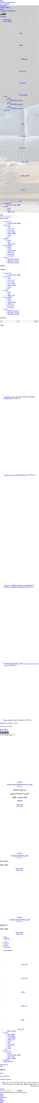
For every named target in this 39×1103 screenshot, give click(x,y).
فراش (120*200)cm (13, 261)
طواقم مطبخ (11, 1034)
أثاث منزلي (7, 225)
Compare (6, 1060)
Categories (3, 16)
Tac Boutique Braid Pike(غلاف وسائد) (19, 855)
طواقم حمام (11, 1036)
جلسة (9, 247)
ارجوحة (9, 1053)
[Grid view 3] (1, 733)
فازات (9, 1041)
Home (2, 723)
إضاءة (9, 240)
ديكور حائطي (11, 243)
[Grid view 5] (5, 733)
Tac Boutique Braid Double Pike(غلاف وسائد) (19, 919)
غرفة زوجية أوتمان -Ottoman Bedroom (15, 475)
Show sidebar (4, 729)
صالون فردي (11, 231)
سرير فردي (10, 230)
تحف (8, 242)
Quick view (19, 806)
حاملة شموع (11, 1044)
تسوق (1, 9)
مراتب (5, 257)
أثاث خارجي (7, 221)
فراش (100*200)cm (13, 259)
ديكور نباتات (10, 1056)
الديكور (6, 238)
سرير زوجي (10, 228)
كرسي (9, 235)
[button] (19, 804)
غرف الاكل (10, 252)
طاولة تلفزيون (11, 250)
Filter (36, 321)
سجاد (8, 1046)
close (1, 214)
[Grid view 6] (8, 733)
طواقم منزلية (8, 245)
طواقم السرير (11, 1037)
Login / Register (8, 1061)
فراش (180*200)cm (13, 262)
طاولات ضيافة (11, 233)
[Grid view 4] (3, 733)
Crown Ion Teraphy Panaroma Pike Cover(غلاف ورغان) (19, 784)
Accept (2, 1089)
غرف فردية (10, 255)
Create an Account (5, 1079)
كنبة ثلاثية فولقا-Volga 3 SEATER (14, 720)
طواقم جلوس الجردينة (14, 223)
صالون (9, 249)
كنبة (8, 237)
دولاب (9, 226)
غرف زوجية (10, 254)
